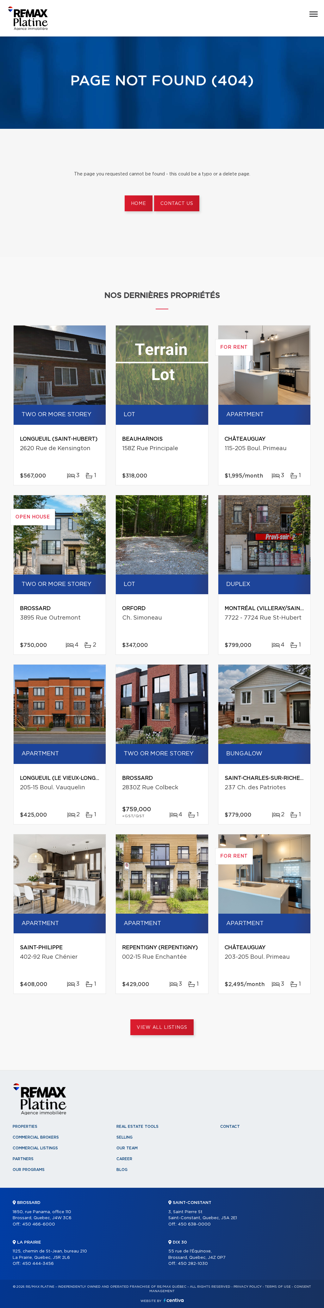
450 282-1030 (193, 1264)
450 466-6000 (38, 1224)
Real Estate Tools (137, 1126)
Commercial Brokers (36, 1137)
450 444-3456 (38, 1264)
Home (138, 203)
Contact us (176, 203)
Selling (124, 1137)
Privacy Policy (248, 1286)
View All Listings (162, 1027)
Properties (25, 1126)
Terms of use (278, 1286)
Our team (127, 1148)
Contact (230, 1126)
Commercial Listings (35, 1148)
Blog (122, 1170)
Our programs (29, 1170)
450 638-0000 (194, 1224)
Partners (23, 1159)
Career (124, 1159)
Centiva (174, 1300)
